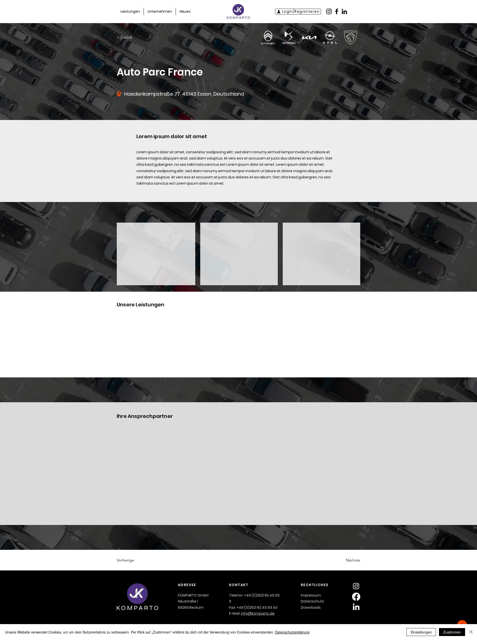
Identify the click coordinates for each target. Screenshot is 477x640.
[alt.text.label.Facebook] (336, 11)
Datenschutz (312, 601)
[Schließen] (471, 632)
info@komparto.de (258, 613)
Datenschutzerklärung (292, 632)
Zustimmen (452, 632)
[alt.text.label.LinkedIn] (344, 11)
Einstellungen (421, 632)
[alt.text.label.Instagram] (329, 11)
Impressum (311, 595)
